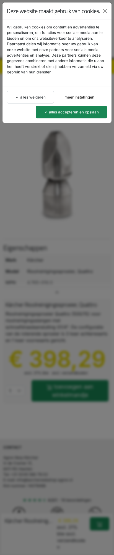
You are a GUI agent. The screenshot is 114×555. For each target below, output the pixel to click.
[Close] (105, 11)
